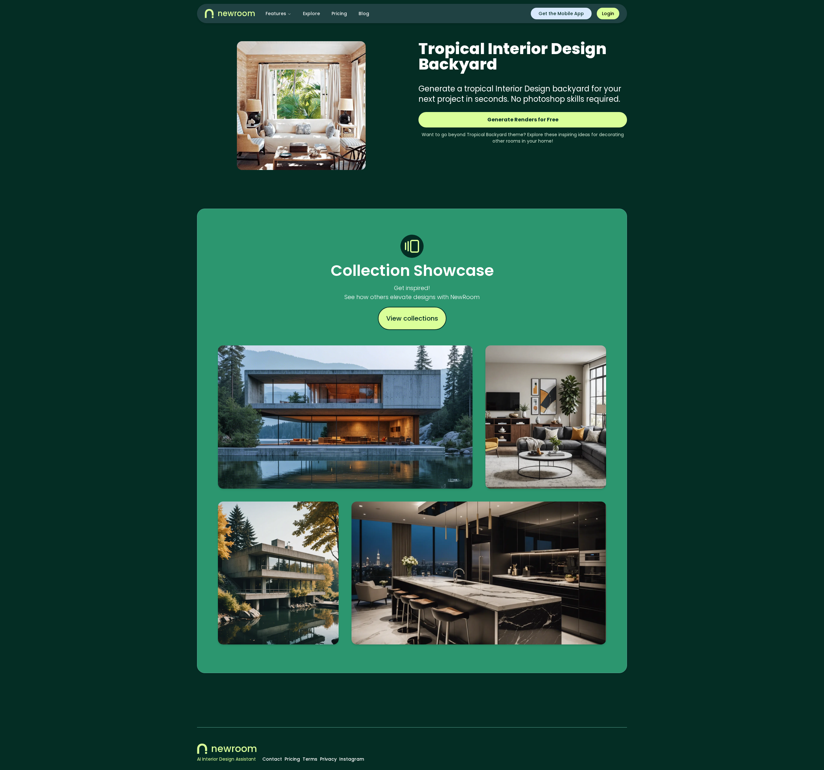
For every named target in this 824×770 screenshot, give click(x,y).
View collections (412, 318)
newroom (234, 749)
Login (608, 13)
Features (276, 13)
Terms (310, 759)
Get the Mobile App (561, 13)
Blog (364, 13)
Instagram (351, 759)
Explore (311, 13)
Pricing (339, 13)
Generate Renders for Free (522, 119)
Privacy (328, 759)
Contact (272, 759)
